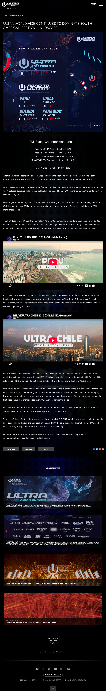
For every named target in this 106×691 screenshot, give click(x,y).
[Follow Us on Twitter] (49, 669)
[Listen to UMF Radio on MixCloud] (62, 669)
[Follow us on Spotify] (68, 669)
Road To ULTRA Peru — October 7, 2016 (53, 149)
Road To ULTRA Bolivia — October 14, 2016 (53, 156)
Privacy (23, 680)
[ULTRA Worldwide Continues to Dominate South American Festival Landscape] (53, 131)
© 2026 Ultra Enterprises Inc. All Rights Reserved (64, 680)
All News (28, 449)
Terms (34, 680)
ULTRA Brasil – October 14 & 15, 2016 (53, 168)
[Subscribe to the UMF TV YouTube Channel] (55, 669)
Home (41, 652)
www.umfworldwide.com (38, 438)
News (50, 652)
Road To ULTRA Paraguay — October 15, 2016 (53, 160)
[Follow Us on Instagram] (43, 669)
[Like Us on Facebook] (37, 669)
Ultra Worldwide (61, 652)
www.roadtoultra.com (13, 438)
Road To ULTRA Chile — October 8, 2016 (53, 152)
